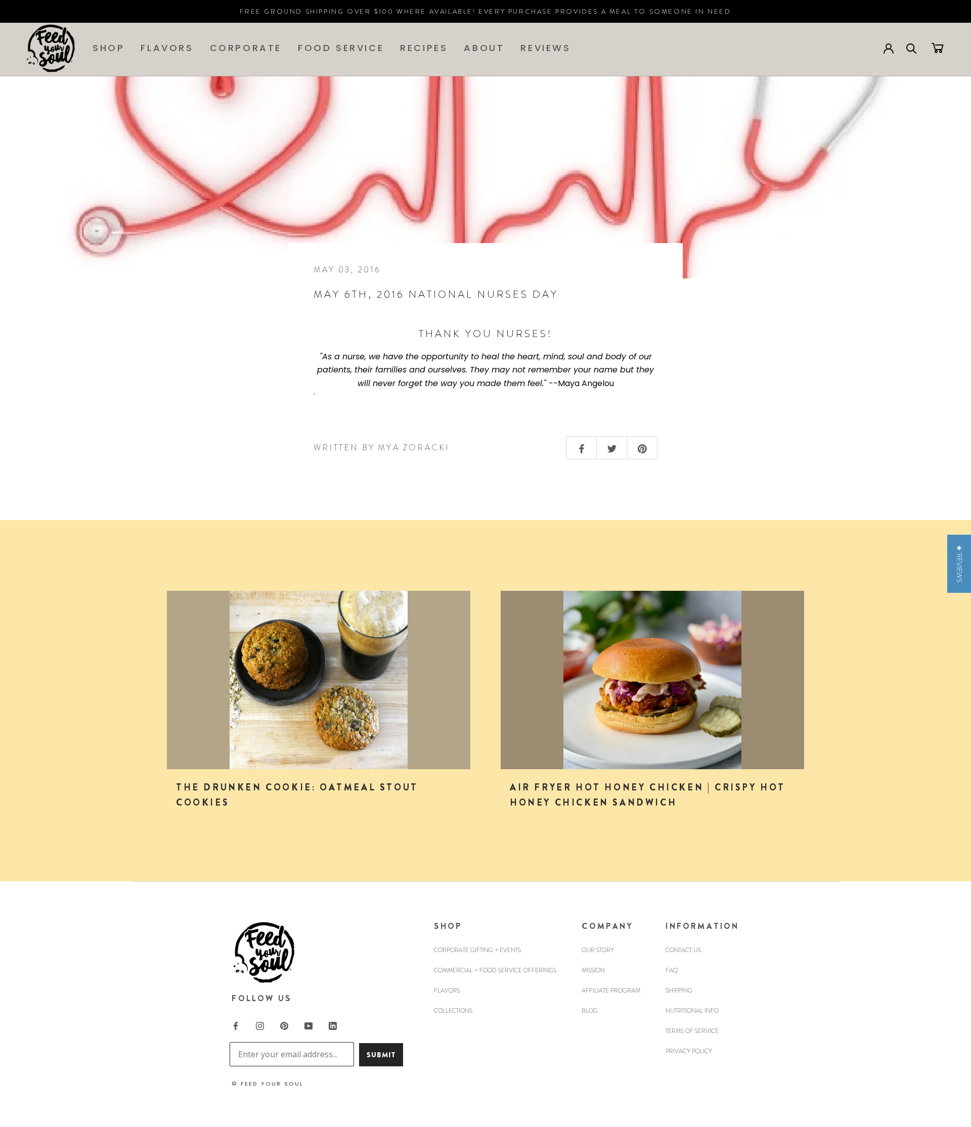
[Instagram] (260, 1024)
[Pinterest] (284, 1024)
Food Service (341, 47)
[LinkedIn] (333, 1024)
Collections (453, 1010)
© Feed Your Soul (267, 1083)
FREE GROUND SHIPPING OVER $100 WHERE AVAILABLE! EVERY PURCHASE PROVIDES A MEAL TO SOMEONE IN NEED (485, 11)
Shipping (679, 990)
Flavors (167, 47)
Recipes (424, 47)
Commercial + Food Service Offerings (495, 970)
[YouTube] (308, 1024)
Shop (108, 47)
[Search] (911, 47)
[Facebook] (236, 1024)
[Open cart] (938, 47)
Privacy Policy (689, 1051)
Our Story (598, 950)
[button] (959, 564)
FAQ (672, 970)
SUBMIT (381, 1055)
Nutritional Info (692, 1010)
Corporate (246, 47)
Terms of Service (692, 1031)
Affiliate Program (611, 990)
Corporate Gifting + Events (477, 950)
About (484, 47)
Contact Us (683, 950)
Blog (590, 1010)
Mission (593, 970)
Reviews (545, 47)
